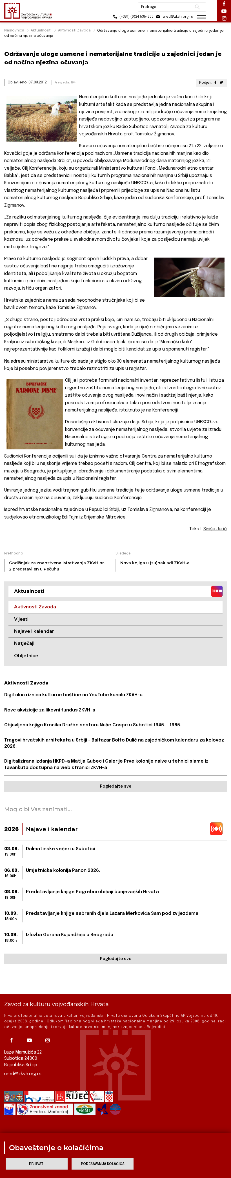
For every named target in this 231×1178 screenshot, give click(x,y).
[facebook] (12, 1040)
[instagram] (48, 1040)
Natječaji (24, 643)
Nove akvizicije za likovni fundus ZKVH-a (49, 710)
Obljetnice (26, 655)
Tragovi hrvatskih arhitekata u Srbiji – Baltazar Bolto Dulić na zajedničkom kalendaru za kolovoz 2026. (114, 743)
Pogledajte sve (115, 786)
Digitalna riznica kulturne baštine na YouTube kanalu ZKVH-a (73, 695)
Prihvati (37, 1164)
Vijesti (21, 619)
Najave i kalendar (34, 631)
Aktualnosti (41, 30)
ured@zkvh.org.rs (22, 1074)
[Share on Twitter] (221, 83)
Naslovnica (14, 30)
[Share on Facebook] (215, 83)
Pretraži (197, 7)
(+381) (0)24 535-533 (136, 17)
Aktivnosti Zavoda (74, 30)
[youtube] (30, 1040)
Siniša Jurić (215, 529)
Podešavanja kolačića (103, 1164)
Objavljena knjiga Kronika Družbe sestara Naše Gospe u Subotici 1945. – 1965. (92, 725)
